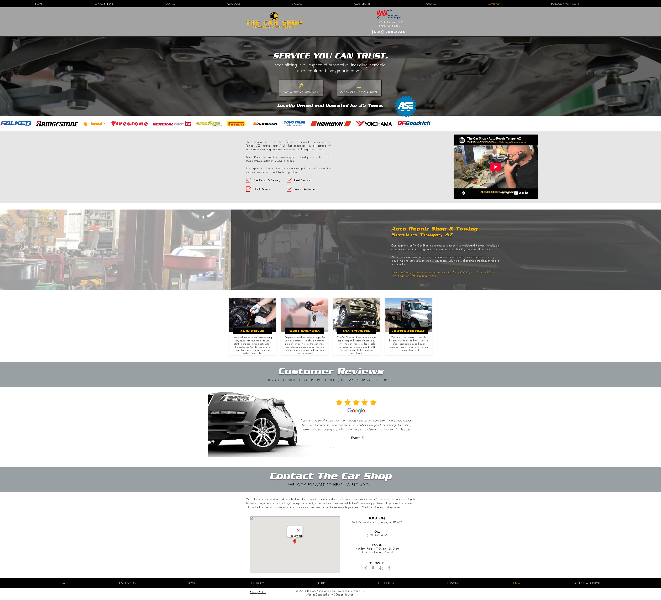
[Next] (642, 424)
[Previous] (19, 424)
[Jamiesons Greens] (330, 447)
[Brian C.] (333, 447)
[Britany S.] (327, 447)
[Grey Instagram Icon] (365, 568)
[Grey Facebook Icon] (389, 568)
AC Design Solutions (343, 594)
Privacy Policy (258, 592)
